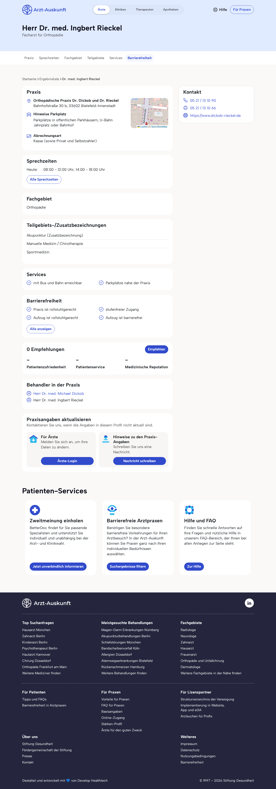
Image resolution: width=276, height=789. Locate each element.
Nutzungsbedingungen (198, 756)
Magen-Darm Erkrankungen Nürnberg (130, 630)
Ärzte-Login (67, 461)
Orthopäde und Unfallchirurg (202, 661)
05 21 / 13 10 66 (203, 108)
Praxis (29, 58)
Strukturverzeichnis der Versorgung (207, 699)
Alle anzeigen (41, 329)
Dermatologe (190, 667)
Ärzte (101, 9)
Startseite (29, 79)
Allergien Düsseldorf (116, 654)
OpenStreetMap (159, 126)
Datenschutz (190, 750)
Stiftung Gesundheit (37, 744)
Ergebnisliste (49, 79)
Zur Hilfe (194, 566)
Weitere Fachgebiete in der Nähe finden (211, 673)
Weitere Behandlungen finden (124, 673)
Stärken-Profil (111, 724)
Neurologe (188, 636)
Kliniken (120, 9)
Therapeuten (144, 9)
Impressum (189, 744)
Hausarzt (187, 648)
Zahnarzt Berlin (33, 636)
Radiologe (188, 630)
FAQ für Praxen (112, 705)
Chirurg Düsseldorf (36, 661)
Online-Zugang (113, 718)
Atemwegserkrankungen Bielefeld (127, 661)
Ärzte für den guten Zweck (121, 730)
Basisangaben (111, 711)
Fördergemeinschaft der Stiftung (47, 750)
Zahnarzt (187, 642)
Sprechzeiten (49, 58)
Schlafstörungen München (121, 642)
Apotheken (170, 9)
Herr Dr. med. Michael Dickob (58, 393)
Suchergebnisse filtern (128, 566)
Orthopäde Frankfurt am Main (44, 667)
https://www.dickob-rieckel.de (215, 115)
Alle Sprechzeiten (44, 179)
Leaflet (143, 126)
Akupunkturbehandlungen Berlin (125, 636)
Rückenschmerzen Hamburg (123, 667)
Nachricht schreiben (139, 461)
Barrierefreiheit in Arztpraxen (44, 705)
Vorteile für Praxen (115, 699)
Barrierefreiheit (140, 58)
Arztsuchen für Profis (196, 716)
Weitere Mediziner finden (41, 673)
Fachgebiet (73, 58)
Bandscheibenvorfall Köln (120, 648)
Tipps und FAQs (34, 699)
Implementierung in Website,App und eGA (203, 707)
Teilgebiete (95, 58)
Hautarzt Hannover (36, 654)
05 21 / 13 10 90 (203, 100)
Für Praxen (242, 9)
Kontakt (27, 762)
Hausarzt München (36, 630)
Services (115, 58)
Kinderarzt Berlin (35, 642)
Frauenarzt (189, 654)
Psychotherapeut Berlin (39, 648)
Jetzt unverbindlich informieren (58, 566)
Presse (27, 756)
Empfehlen (156, 349)
